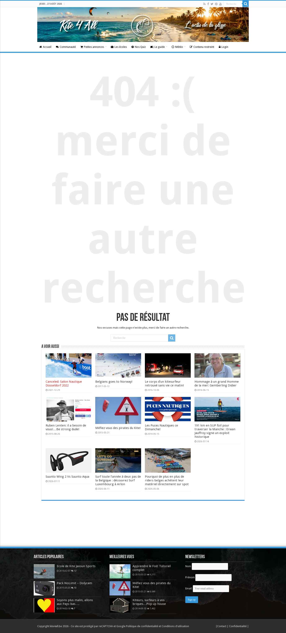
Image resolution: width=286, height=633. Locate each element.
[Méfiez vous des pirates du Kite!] (120, 588)
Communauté (68, 46)
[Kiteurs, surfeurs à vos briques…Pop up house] (120, 605)
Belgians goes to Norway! (114, 381)
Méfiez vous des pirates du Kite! (118, 428)
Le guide (160, 46)
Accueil (47, 46)
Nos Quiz (140, 46)
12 (75, 570)
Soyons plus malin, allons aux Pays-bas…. (75, 602)
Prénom (190, 577)
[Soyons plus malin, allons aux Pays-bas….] (44, 605)
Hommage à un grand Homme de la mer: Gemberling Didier (217, 383)
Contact (222, 626)
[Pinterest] (216, 3)
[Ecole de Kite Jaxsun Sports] (44, 571)
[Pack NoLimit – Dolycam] (44, 588)
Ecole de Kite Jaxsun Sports (76, 566)
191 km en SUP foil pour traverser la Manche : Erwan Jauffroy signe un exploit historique (215, 431)
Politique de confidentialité (142, 626)
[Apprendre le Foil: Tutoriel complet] (120, 571)
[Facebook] (208, 3)
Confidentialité (238, 626)
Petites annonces (94, 46)
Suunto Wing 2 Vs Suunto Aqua (67, 476)
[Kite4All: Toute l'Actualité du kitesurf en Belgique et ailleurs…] (143, 24)
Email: (189, 588)
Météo (179, 46)
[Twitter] (212, 3)
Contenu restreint (203, 46)
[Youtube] (220, 3)
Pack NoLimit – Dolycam (74, 583)
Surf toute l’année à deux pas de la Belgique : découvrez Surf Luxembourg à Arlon (118, 480)
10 (75, 587)
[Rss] (204, 3)
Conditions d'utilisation (175, 626)
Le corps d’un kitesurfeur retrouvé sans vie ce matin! (164, 383)
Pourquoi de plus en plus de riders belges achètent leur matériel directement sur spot (167, 480)
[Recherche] (245, 4)
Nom (188, 566)
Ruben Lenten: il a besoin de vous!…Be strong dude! (66, 427)
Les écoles (121, 46)
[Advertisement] (143, 533)
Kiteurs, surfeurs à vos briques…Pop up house (149, 602)
